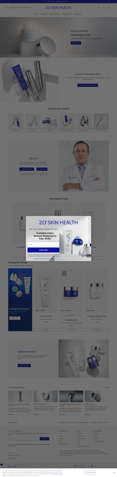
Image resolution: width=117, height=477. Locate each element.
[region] (58, 472)
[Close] (114, 472)
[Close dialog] (88, 219)
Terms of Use (54, 474)
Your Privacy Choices (89, 472)
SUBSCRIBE (43, 250)
